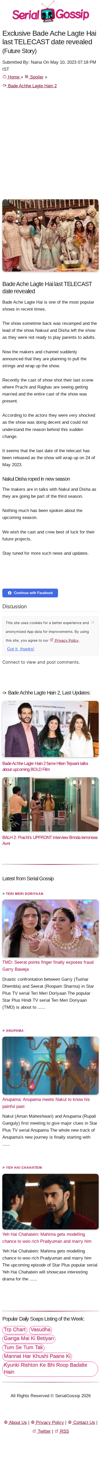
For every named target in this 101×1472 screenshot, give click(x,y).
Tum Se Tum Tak (23, 1347)
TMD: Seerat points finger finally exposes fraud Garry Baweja (47, 966)
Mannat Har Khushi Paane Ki (37, 1356)
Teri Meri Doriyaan (25, 894)
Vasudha (41, 1329)
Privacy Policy (66, 640)
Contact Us (83, 1422)
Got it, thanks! (20, 649)
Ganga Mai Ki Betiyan (29, 1338)
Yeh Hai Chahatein (24, 1167)
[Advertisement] (50, 146)
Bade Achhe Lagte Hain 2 (32, 85)
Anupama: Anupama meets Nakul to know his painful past (46, 1103)
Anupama (15, 1030)
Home (14, 77)
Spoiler (36, 77)
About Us (17, 1422)
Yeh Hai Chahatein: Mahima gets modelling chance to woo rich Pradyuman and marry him (46, 1238)
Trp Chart (15, 1329)
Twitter (44, 1431)
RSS (64, 1431)
